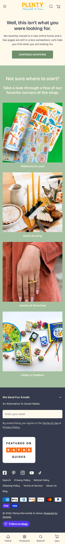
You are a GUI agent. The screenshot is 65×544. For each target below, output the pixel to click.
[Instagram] (22, 473)
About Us (51, 485)
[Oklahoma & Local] (32, 132)
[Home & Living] (32, 202)
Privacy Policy (22, 480)
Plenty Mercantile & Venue (27, 513)
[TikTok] (40, 473)
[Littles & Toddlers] (32, 341)
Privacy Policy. (11, 427)
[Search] (51, 6)
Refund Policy (41, 480)
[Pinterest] (13, 473)
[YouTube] (31, 473)
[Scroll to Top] (58, 525)
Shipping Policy (11, 485)
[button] (58, 6)
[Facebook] (4, 473)
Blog (5, 491)
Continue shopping (32, 54)
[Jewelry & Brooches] (32, 272)
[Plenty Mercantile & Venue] (32, 6)
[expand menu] (5, 6)
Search (7, 480)
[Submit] (58, 414)
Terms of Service (33, 485)
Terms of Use (50, 423)
